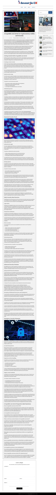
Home (22, 7)
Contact (33, 7)
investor (24, 37)
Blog (25, 7)
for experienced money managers (17, 49)
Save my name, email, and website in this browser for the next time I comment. (19, 486)
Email (21, 478)
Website (5, 482)
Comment (6, 466)
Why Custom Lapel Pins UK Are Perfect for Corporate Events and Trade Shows (47, 43)
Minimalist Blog (30, 493)
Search (50, 12)
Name (5, 478)
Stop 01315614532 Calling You (47, 53)
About (29, 7)
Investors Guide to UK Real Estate (47, 50)
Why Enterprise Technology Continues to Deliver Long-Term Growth (47, 38)
